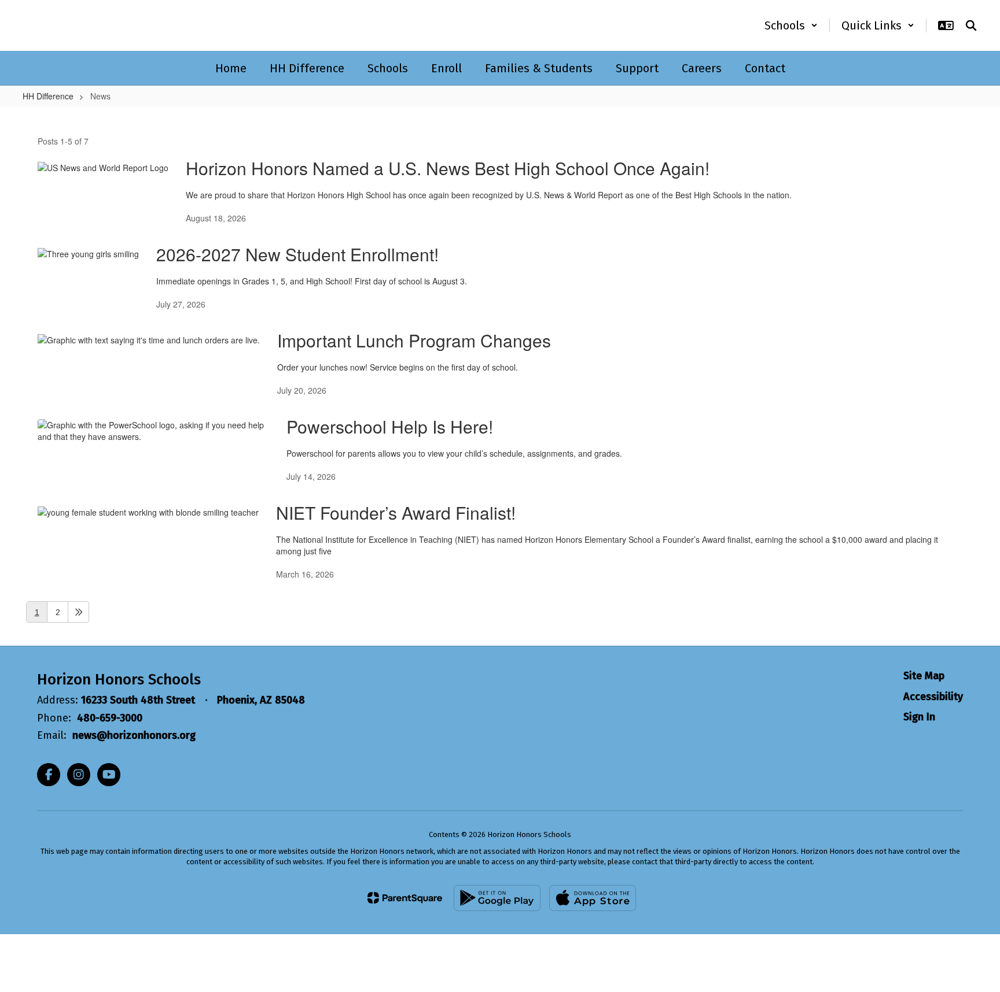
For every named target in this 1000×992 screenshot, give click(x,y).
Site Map (923, 675)
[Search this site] (971, 25)
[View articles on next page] (78, 612)
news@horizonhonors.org (134, 735)
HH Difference (48, 96)
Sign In (919, 716)
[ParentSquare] (405, 897)
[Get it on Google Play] (497, 898)
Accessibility (933, 696)
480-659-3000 (109, 718)
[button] (791, 25)
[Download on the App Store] (592, 898)
